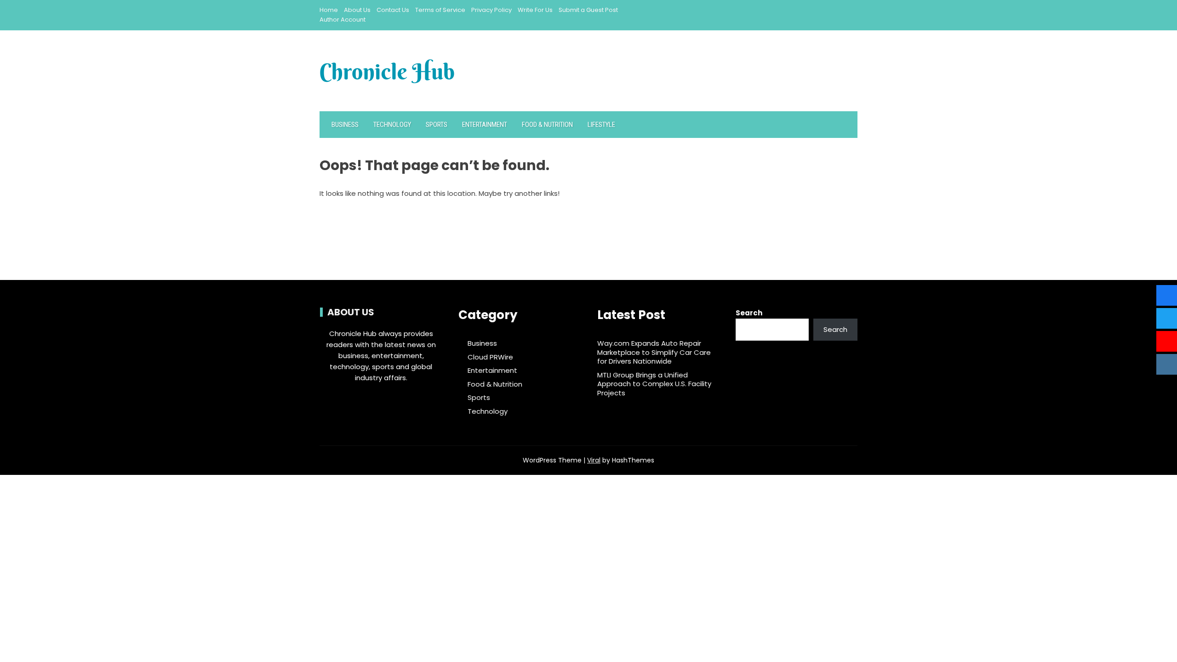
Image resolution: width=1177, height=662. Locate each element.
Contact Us (393, 10)
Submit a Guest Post (588, 10)
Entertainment (484, 124)
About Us (357, 10)
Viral (593, 460)
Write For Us (535, 10)
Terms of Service (440, 10)
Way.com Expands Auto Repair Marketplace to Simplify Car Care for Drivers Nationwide (654, 352)
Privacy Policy (491, 10)
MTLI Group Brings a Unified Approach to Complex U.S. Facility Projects (654, 384)
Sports (436, 124)
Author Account (343, 19)
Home (329, 10)
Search (749, 313)
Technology (392, 124)
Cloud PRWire (490, 357)
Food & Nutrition (547, 124)
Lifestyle (601, 124)
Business (345, 124)
